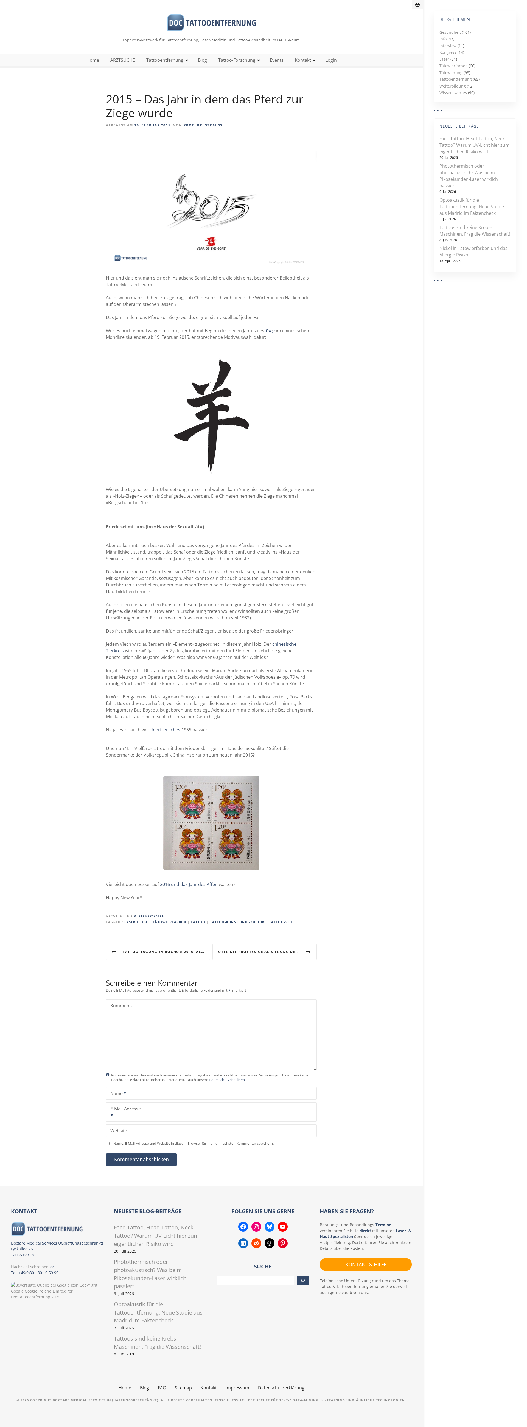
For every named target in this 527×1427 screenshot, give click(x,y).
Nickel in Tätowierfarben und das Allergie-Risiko (473, 251)
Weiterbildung (452, 86)
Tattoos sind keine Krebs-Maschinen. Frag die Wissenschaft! (474, 230)
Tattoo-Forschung (236, 60)
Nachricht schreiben (30, 1266)
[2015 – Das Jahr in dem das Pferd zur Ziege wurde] (211, 153)
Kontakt (303, 60)
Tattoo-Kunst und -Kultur (237, 922)
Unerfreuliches (165, 730)
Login (331, 60)
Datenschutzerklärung (281, 1388)
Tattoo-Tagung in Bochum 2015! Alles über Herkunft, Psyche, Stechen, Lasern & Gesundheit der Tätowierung (166, 951)
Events (277, 60)
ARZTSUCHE (122, 60)
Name (115, 1094)
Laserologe (136, 922)
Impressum (237, 1388)
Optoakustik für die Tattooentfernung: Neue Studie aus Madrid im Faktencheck (471, 206)
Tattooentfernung (164, 60)
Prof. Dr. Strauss (203, 125)
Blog (202, 60)
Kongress (447, 52)
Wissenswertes (149, 915)
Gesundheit (450, 32)
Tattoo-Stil (281, 922)
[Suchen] (303, 1280)
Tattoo (198, 922)
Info (443, 38)
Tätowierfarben (169, 922)
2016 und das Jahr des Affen (189, 884)
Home (92, 60)
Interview (447, 45)
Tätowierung (450, 72)
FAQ (162, 1388)
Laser (444, 59)
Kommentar (122, 1006)
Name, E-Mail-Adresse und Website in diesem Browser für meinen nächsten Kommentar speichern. (193, 1143)
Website (118, 1131)
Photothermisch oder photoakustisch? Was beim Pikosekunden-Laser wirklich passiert (468, 175)
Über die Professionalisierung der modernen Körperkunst (267, 951)
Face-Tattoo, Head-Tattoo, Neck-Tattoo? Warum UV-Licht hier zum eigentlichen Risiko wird (474, 145)
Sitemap (183, 1388)
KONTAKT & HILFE (365, 1264)
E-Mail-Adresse (123, 1112)
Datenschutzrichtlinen (227, 1079)
